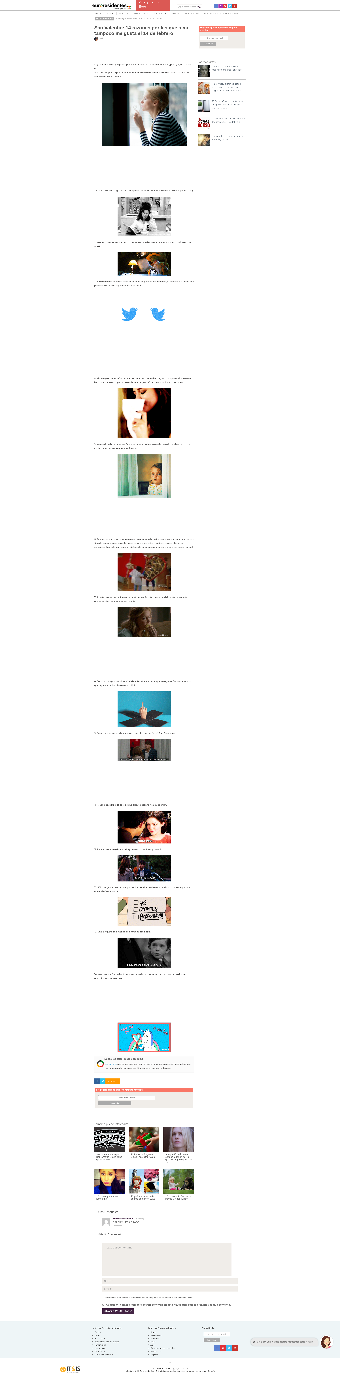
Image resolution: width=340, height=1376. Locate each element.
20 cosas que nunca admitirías (107, 1197)
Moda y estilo (156, 1351)
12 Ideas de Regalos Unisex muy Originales (143, 1155)
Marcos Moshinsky (123, 1218)
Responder (117, 1226)
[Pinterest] (225, 6)
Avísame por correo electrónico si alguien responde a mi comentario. (149, 1297)
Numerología (141, 13)
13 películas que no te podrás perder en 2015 (143, 1197)
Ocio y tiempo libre (161, 1368)
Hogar (153, 1332)
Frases (97, 1335)
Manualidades (156, 1335)
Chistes (98, 1332)
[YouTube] (234, 6)
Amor (152, 1345)
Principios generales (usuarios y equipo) (175, 1371)
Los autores (110, 1064)
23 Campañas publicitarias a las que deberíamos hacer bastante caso (227, 104)
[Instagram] (220, 6)
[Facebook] (216, 6)
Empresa (154, 1354)
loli (101, 38)
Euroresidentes (146, 1371)
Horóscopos (100, 1338)
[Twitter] (230, 6)
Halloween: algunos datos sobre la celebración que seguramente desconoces (226, 87)
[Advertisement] (144, 53)
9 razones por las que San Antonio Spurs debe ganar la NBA (109, 1157)
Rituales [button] (158, 13)
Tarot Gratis (100, 1351)
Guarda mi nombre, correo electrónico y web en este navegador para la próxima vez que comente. (168, 1304)
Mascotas (154, 1338)
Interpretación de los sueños (220, 13)
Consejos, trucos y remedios (162, 1348)
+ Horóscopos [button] (102, 13)
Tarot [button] (122, 13)
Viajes (153, 1341)
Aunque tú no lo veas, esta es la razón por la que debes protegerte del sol (178, 1158)
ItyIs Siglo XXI (131, 1371)
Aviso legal (201, 1371)
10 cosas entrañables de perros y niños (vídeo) (178, 1197)
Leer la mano (191, 13)
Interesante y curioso (104, 1354)
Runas (175, 13)
